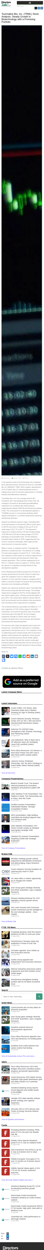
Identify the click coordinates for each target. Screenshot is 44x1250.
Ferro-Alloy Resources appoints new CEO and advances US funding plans (26, 1037)
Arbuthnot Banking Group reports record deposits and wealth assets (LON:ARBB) (25, 1090)
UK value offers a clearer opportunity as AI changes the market (26, 879)
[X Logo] (7, 1233)
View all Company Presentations (13, 848)
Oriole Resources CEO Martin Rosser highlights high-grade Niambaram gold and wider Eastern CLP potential (26, 1079)
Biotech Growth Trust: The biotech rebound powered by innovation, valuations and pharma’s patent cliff (25, 785)
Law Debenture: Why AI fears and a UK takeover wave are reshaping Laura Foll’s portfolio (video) (25, 742)
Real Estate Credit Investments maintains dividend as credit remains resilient (26, 1197)
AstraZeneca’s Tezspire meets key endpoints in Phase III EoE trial (25, 942)
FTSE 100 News (9, 927)
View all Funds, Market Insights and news (17, 1180)
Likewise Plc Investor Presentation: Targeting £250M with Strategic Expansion (25, 838)
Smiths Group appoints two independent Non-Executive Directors (26, 961)
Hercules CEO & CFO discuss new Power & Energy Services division (25, 1110)
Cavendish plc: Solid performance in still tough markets (25, 1218)
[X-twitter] (36, 8)
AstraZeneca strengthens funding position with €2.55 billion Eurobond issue (25, 981)
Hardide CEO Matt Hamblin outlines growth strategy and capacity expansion (25, 1100)
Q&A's (4, 1062)
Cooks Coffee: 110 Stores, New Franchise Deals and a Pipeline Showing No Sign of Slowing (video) (25, 710)
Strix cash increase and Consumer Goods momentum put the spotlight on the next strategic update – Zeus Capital (26, 910)
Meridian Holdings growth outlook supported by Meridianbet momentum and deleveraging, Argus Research (26, 861)
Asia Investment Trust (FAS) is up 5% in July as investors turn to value (26, 1151)
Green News (7, 1003)
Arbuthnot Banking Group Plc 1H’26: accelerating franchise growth (26, 1187)
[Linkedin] (39, 8)
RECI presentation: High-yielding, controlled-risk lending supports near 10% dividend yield (26, 817)
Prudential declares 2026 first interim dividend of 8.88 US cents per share (26, 933)
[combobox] (19, 996)
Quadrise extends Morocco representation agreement (22, 1028)
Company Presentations (12, 778)
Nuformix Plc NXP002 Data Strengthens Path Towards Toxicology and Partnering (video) (26, 731)
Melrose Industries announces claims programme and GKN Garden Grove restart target (26, 971)
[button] (30, 2)
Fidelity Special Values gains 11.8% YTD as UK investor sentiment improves (25, 1170)
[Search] (39, 996)
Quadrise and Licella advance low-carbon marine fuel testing (25, 1047)
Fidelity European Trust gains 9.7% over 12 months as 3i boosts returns (25, 1160)
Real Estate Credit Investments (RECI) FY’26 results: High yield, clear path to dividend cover (26, 1208)
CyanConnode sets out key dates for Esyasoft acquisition (26, 1008)
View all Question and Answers (13, 1119)
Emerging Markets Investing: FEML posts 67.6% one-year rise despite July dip (25, 1132)
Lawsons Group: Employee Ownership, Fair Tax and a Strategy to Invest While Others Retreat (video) (26, 763)
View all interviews (9, 773)
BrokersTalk (7, 854)
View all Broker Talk (9, 921)
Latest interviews (9, 703)
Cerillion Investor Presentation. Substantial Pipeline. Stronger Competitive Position (23, 807)
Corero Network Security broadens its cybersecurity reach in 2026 (26, 870)
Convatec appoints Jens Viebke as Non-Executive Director (25, 951)
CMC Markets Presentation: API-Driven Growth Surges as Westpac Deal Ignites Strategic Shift (25, 828)
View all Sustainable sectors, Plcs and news (18, 1056)
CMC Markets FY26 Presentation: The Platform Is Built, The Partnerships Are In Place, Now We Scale (26, 796)
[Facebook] (42, 8)
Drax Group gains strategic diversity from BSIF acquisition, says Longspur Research (26, 890)
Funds (4, 1125)
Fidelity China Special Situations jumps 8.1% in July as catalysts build (26, 1141)
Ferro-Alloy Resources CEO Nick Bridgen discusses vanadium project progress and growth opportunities (25, 1069)
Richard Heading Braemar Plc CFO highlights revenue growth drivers (25, 899)
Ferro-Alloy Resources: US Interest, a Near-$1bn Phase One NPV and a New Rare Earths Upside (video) (26, 752)
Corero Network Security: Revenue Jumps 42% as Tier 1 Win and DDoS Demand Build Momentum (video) (26, 721)
